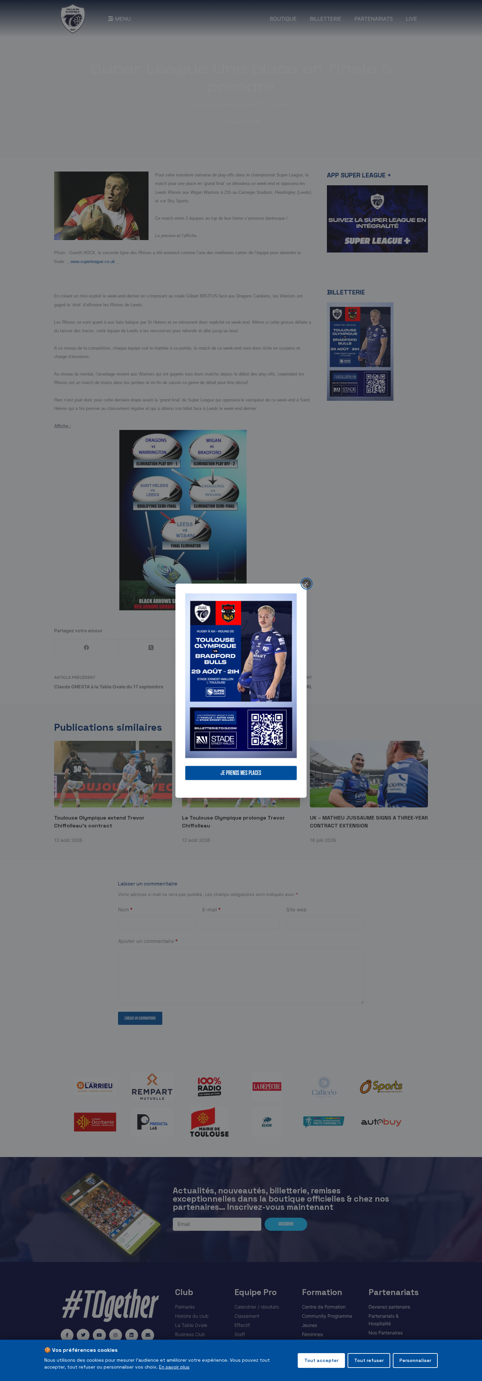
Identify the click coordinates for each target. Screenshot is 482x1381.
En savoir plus (174, 1367)
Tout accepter (321, 1360)
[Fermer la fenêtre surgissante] (306, 583)
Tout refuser (369, 1360)
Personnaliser (415, 1360)
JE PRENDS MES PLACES (241, 772)
